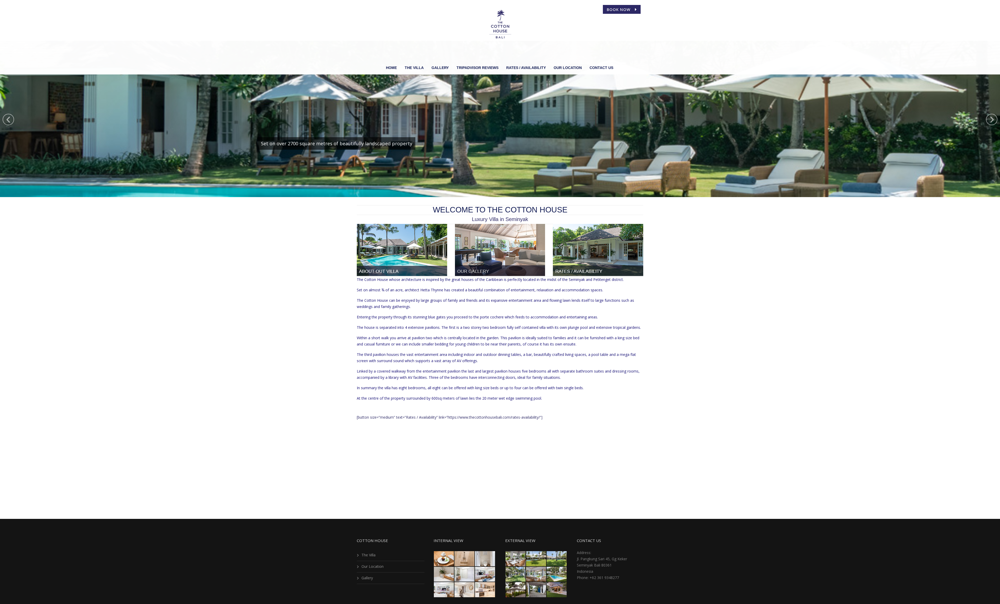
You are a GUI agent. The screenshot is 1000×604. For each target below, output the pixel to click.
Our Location (372, 566)
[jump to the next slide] (991, 119)
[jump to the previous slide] (8, 119)
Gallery (367, 577)
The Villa (368, 554)
